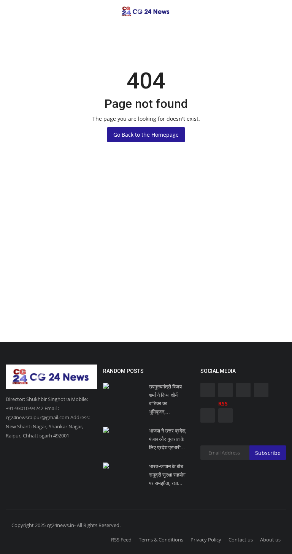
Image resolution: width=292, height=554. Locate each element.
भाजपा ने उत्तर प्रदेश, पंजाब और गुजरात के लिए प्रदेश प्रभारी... (167, 439)
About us (270, 539)
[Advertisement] (146, 266)
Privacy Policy (205, 539)
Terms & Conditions (161, 539)
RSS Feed (121, 539)
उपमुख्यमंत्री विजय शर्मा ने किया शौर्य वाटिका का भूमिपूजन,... (165, 399)
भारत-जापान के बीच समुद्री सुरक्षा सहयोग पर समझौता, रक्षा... (167, 475)
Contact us (241, 539)
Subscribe (268, 452)
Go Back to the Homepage (146, 134)
